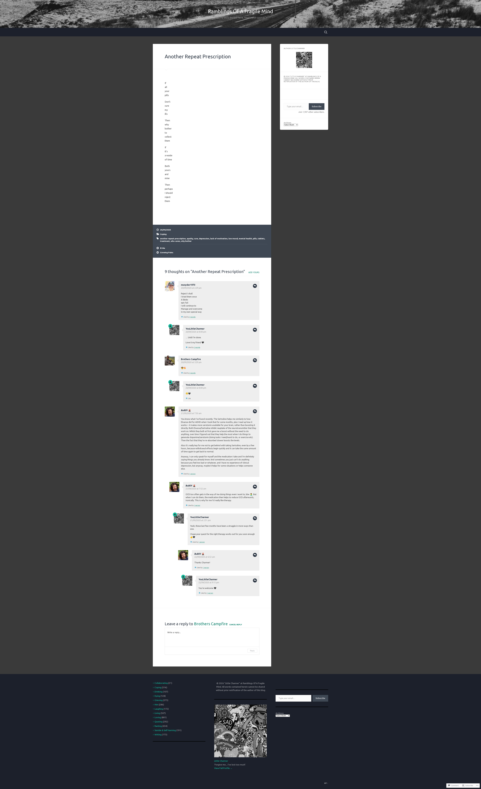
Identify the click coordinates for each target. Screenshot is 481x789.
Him (156, 704)
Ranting (158, 726)
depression (204, 239)
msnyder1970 (188, 285)
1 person (192, 474)
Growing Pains (166, 252)
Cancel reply (235, 625)
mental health (245, 239)
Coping (163, 234)
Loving (158, 717)
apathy (190, 239)
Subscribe (316, 106)
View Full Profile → (223, 768)
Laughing (159, 709)
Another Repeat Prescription (198, 56)
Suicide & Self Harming (165, 730)
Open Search (325, 32)
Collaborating (161, 683)
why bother (186, 241)
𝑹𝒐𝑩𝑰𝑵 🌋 (186, 410)
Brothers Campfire (191, 359)
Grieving (159, 700)
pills (255, 239)
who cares (175, 241)
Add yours (253, 272)
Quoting (158, 721)
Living (157, 713)
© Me (162, 248)
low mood (233, 239)
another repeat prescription (173, 239)
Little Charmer (221, 761)
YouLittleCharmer (195, 328)
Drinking (158, 691)
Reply (255, 286)
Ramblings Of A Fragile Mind (240, 11)
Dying (157, 696)
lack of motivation (218, 239)
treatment (165, 241)
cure (196, 239)
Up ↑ (326, 783)
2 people (192, 317)
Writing (158, 734)
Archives (287, 123)
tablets (261, 239)
